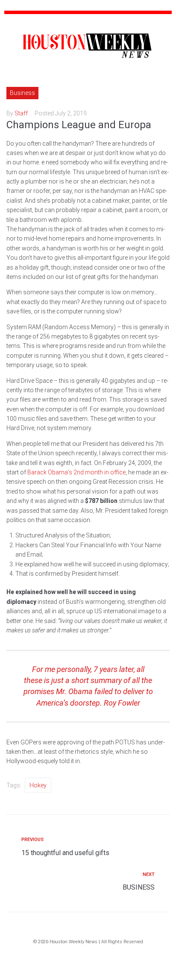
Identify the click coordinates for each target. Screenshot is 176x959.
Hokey (38, 785)
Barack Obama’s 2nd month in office (76, 472)
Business (22, 92)
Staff (21, 113)
